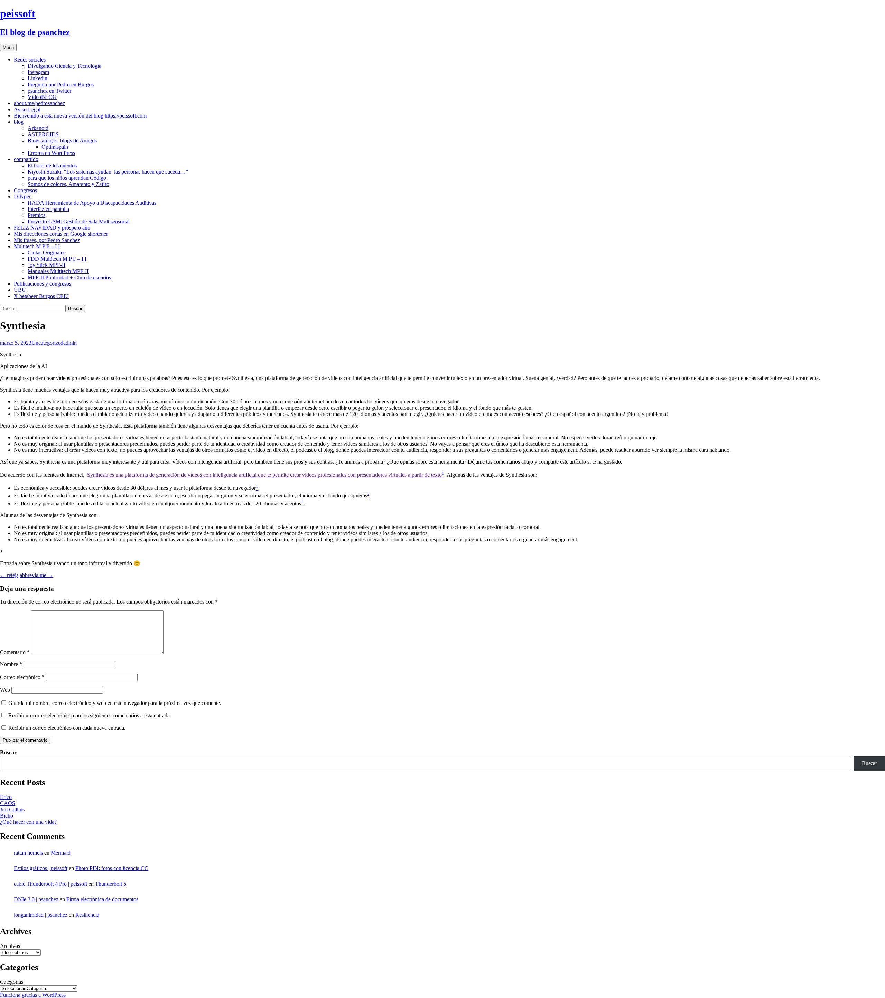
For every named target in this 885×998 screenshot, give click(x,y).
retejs (9, 575)
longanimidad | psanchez (40, 915)
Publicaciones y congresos (42, 284)
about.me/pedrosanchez (39, 103)
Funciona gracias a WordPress (33, 995)
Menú (8, 47)
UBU (20, 290)
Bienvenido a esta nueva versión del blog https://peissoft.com (80, 116)
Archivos (10, 946)
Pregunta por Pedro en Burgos (61, 84)
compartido (26, 159)
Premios (36, 215)
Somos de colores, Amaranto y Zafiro (68, 184)
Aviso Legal (27, 109)
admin (70, 343)
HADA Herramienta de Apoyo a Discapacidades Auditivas (92, 203)
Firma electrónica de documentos (102, 899)
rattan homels (28, 853)
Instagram (38, 72)
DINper (22, 196)
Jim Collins (12, 809)
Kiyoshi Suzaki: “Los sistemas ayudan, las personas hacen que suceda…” (108, 172)
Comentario (15, 652)
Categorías (11, 982)
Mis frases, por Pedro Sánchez (47, 240)
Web (5, 690)
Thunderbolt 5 (110, 884)
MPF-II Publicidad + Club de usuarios (69, 277)
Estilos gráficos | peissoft (40, 868)
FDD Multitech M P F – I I (57, 259)
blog (19, 122)
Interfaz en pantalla (48, 209)
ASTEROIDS (43, 134)
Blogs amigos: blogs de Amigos (62, 140)
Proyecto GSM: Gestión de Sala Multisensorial (79, 221)
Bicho (6, 816)
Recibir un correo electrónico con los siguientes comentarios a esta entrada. (89, 715)
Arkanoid (38, 128)
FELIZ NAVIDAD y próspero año (52, 228)
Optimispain (54, 147)
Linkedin (37, 78)
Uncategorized (47, 343)
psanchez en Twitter (49, 91)
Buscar (8, 752)
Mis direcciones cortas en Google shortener (61, 234)
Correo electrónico (22, 677)
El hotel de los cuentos (52, 165)
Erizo (6, 797)
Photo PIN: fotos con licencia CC (111, 868)
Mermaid (61, 853)
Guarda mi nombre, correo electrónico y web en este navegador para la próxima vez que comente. (114, 703)
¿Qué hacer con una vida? (28, 822)
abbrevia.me (36, 575)
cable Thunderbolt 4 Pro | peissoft (50, 884)
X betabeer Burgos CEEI (41, 296)
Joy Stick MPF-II (46, 265)
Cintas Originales (46, 252)
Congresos (25, 190)
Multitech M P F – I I (37, 246)
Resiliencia (87, 915)
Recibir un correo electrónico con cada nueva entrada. (66, 728)
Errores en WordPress (51, 153)
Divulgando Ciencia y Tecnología (64, 66)
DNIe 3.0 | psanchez (36, 899)
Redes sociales (30, 60)
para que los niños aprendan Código (67, 178)
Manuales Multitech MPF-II (58, 271)
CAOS (7, 803)
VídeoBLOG (42, 97)
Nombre (11, 664)
